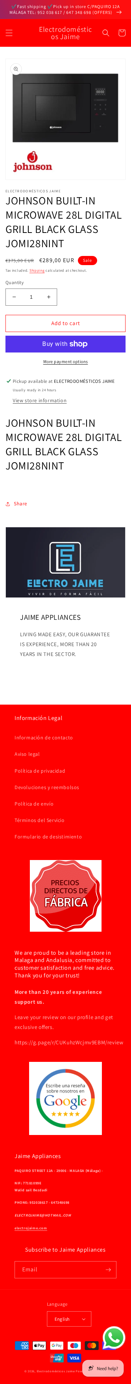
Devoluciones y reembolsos (47, 787)
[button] (9, 33)
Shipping (37, 270)
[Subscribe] (108, 1269)
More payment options (65, 361)
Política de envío (34, 803)
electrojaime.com (31, 1228)
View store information (40, 400)
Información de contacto (44, 737)
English (62, 1319)
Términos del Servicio (40, 820)
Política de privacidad (40, 771)
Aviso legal (27, 754)
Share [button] (20, 503)
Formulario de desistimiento (48, 836)
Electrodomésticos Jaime (56, 1371)
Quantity (14, 282)
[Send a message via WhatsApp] (114, 1337)
